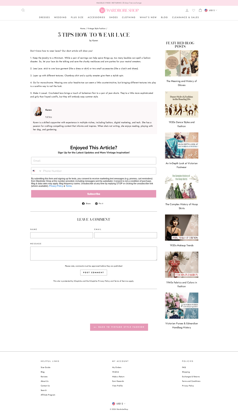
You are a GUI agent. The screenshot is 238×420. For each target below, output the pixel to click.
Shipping (186, 371)
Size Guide (45, 367)
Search (44, 390)
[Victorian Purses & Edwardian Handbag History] (181, 306)
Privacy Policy (56, 186)
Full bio (48, 117)
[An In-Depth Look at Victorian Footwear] (181, 145)
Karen (95, 40)
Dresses (44, 17)
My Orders (116, 367)
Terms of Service (121, 281)
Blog (164, 17)
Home (82, 28)
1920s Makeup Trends (182, 245)
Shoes (113, 17)
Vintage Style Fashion (96, 28)
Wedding (60, 17)
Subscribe (93, 194)
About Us (44, 381)
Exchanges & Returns (191, 376)
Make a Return (118, 376)
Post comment (93, 272)
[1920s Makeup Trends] (181, 227)
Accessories (96, 17)
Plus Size (77, 17)
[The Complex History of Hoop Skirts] (181, 186)
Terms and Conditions (191, 381)
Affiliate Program (48, 394)
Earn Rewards (118, 381)
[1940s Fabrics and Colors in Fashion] (181, 265)
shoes (134, 68)
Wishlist (115, 371)
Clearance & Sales (185, 17)
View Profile (117, 385)
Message (36, 243)
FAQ (184, 367)
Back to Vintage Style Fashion (121, 327)
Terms (69, 186)
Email (98, 229)
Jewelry (45, 57)
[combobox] (36, 170)
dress (78, 68)
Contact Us (45, 385)
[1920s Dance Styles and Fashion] (181, 104)
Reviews (44, 376)
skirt (86, 68)
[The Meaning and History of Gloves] (181, 63)
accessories (107, 68)
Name (33, 229)
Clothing (129, 17)
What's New (148, 17)
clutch (124, 68)
